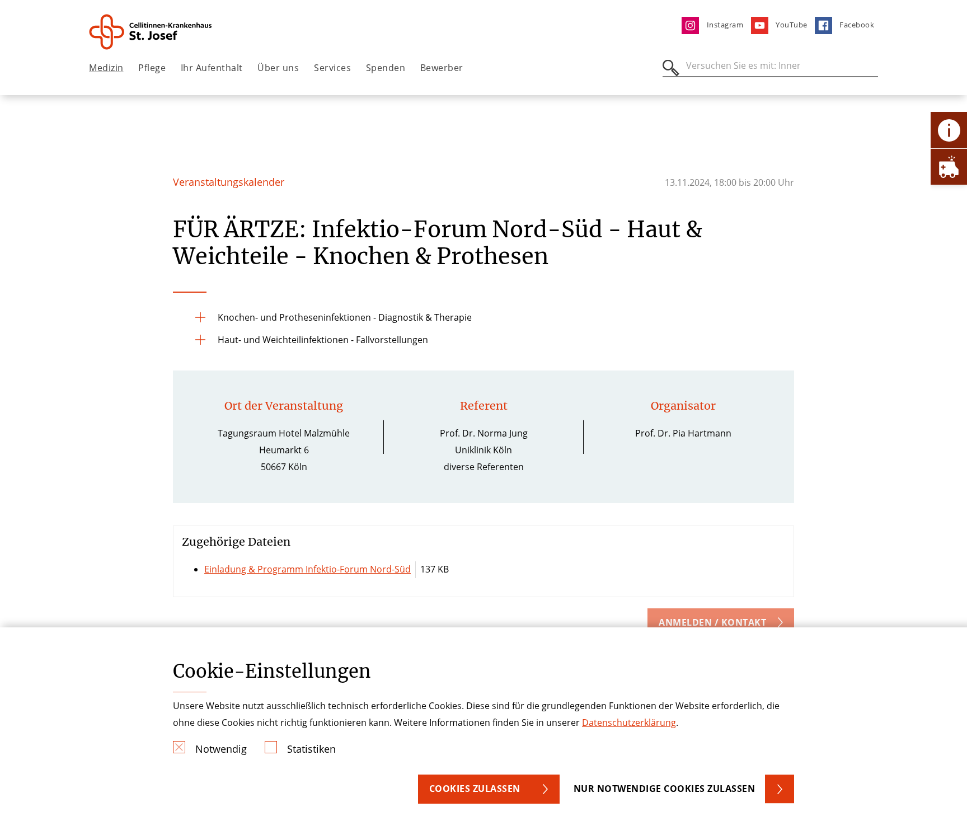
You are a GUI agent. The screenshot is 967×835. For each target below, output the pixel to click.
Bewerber (441, 68)
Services (332, 68)
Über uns (278, 68)
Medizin (106, 68)
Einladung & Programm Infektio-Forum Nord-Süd (307, 569)
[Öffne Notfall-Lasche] (949, 166)
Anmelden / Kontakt (712, 622)
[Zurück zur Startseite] (151, 32)
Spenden (386, 68)
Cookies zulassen (474, 788)
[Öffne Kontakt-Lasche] (949, 130)
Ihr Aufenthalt (212, 68)
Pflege (152, 68)
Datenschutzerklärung (629, 722)
